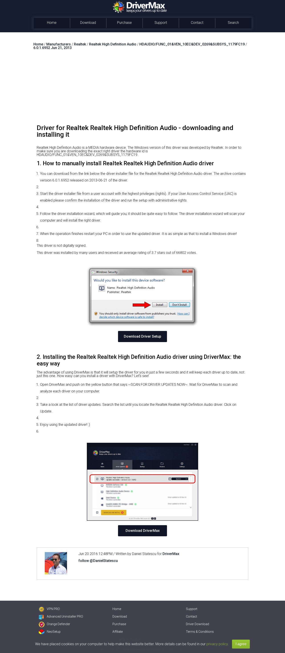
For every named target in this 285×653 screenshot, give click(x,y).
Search (233, 22)
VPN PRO (53, 608)
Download (88, 22)
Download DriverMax (143, 531)
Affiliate (117, 631)
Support (161, 22)
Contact (197, 22)
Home (52, 22)
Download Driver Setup (142, 336)
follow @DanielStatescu (98, 561)
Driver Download (197, 624)
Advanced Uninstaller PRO (65, 616)
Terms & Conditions (200, 631)
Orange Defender (58, 624)
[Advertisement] (142, 89)
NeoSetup (54, 631)
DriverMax (171, 554)
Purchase (124, 22)
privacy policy (217, 644)
